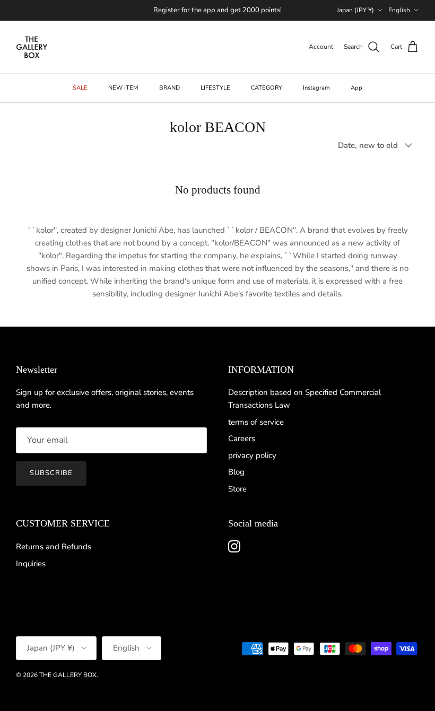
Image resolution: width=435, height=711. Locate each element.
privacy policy (252, 455)
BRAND (169, 88)
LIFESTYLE (215, 88)
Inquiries (31, 563)
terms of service (256, 422)
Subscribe (51, 473)
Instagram (316, 88)
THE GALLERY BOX (68, 675)
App (356, 88)
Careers (241, 438)
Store (237, 489)
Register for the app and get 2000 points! (217, 10)
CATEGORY (266, 88)
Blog (236, 472)
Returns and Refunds (53, 546)
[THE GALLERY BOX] (32, 47)
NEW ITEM (123, 88)
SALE (80, 88)
